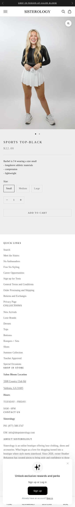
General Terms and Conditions (18, 284)
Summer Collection (13, 352)
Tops (5, 329)
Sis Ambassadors (11, 261)
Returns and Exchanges (14, 296)
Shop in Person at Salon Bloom (37, 3)
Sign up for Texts (12, 278)
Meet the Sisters (11, 255)
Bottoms (7, 335)
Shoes (6, 346)
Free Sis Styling (11, 267)
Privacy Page (9, 302)
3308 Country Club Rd (14, 381)
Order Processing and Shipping (18, 290)
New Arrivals (10, 312)
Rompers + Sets (11, 341)
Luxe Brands (9, 318)
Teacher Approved (12, 358)
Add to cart (37, 213)
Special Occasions (12, 364)
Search (6, 250)
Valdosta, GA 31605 (13, 388)
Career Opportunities (13, 273)
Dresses (7, 323)
